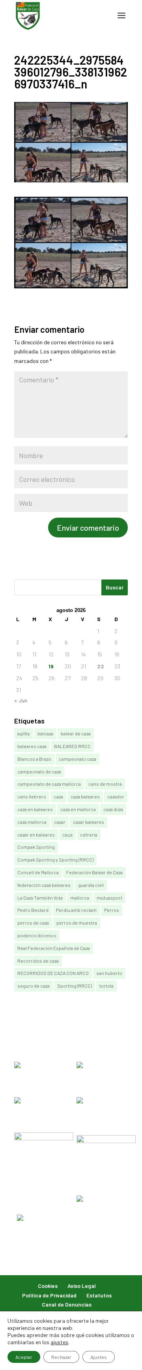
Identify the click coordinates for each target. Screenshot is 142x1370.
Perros (111, 910)
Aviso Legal (81, 1285)
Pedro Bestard (33, 910)
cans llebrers (31, 796)
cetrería (88, 834)
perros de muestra (76, 922)
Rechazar (61, 1357)
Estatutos (99, 1295)
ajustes (59, 1342)
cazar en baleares (36, 834)
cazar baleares (88, 822)
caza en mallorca (78, 809)
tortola (106, 985)
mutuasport (109, 897)
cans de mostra (105, 784)
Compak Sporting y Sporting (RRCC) (55, 859)
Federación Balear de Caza (94, 872)
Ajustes (98, 1357)
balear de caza (76, 733)
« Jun (20, 700)
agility (23, 733)
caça (67, 834)
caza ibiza (113, 809)
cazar (59, 822)
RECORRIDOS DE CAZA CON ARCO (53, 973)
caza (58, 796)
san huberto (109, 973)
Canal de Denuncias (67, 1304)
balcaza (45, 733)
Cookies (48, 1285)
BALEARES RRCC (72, 746)
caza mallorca (32, 822)
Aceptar (23, 1357)
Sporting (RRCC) (74, 985)
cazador (115, 796)
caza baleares (85, 796)
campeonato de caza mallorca (49, 784)
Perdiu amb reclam (76, 910)
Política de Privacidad (49, 1295)
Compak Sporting (36, 847)
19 (51, 666)
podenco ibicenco (36, 935)
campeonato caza (77, 759)
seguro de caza (33, 985)
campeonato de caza (39, 771)
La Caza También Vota (40, 897)
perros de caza (33, 922)
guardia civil (91, 885)
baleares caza (32, 746)
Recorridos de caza (38, 960)
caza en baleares (35, 809)
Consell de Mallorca (38, 872)
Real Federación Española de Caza (53, 948)
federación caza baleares (44, 885)
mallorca (79, 897)
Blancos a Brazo (34, 759)
